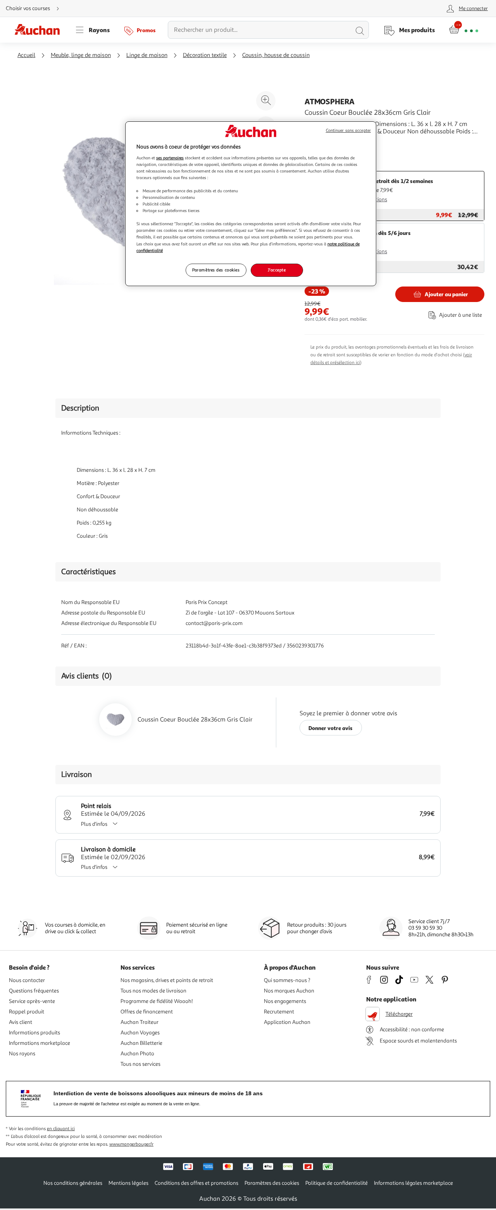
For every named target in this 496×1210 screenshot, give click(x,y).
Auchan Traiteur (139, 1022)
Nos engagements (285, 1001)
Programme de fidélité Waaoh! (157, 1001)
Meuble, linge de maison (81, 55)
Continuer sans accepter (348, 130)
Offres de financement (147, 1011)
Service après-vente (32, 1001)
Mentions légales (128, 1183)
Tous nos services (140, 1064)
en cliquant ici (61, 1129)
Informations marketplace (39, 1043)
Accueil (26, 55)
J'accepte (277, 270)
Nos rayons (22, 1053)
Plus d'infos (94, 824)
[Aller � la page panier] (463, 30)
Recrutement (279, 1011)
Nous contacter (27, 980)
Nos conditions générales (72, 1183)
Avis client (20, 1022)
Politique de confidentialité (336, 1183)
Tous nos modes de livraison (153, 990)
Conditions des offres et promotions (196, 1183)
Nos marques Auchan (289, 990)
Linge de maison (146, 55)
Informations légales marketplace (413, 1183)
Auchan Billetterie (141, 1043)
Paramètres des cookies (216, 270)
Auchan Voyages (140, 1032)
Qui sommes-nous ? (287, 980)
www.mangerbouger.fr (131, 1144)
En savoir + (319, 143)
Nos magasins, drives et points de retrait (167, 980)
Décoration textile (205, 55)
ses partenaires (170, 158)
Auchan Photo (137, 1053)
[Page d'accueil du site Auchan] (40, 30)
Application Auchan (287, 1022)
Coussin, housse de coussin (276, 55)
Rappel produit (26, 1011)
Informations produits (34, 1032)
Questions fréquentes (34, 990)
